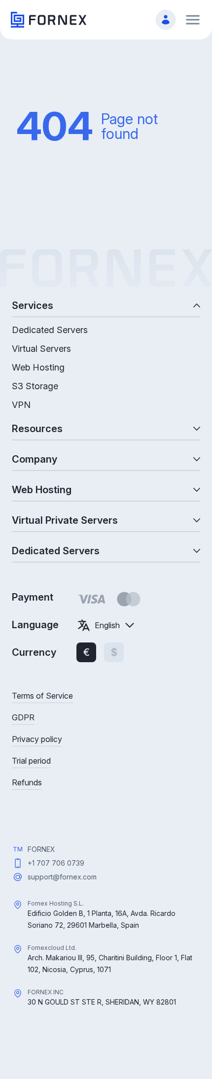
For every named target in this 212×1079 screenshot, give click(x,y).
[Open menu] (192, 20)
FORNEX (41, 849)
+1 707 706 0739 (56, 863)
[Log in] (166, 20)
